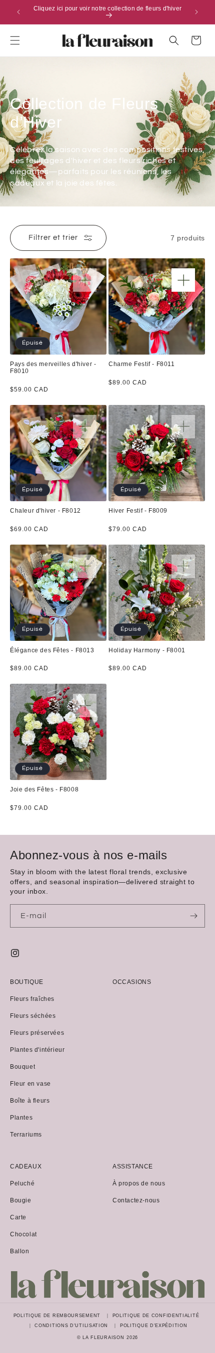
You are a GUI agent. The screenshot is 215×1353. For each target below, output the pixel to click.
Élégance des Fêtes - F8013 (52, 650)
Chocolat (23, 1234)
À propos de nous (139, 1183)
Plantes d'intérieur (37, 1049)
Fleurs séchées (33, 1015)
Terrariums (26, 1134)
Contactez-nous (136, 1200)
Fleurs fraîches (32, 998)
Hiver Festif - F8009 (138, 511)
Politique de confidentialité (156, 1315)
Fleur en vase (30, 1083)
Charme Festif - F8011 (141, 364)
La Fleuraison (103, 1337)
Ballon (20, 1251)
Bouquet (22, 1066)
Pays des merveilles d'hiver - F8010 (53, 368)
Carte (18, 1217)
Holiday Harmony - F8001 (147, 650)
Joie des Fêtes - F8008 (44, 789)
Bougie (21, 1200)
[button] (15, 40)
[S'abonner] (193, 916)
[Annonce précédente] (19, 12)
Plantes (21, 1117)
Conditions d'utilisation (71, 1325)
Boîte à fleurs (30, 1100)
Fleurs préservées (37, 1032)
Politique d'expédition (153, 1325)
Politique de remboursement (57, 1315)
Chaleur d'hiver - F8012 (45, 511)
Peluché (22, 1183)
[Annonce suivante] (197, 12)
